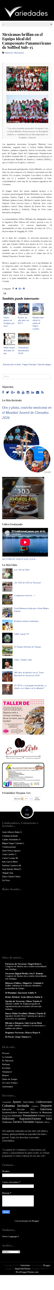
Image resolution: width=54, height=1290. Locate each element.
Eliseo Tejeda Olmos (11, 876)
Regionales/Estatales (30, 1118)
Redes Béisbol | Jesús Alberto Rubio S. (24, 997)
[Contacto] (37, 392)
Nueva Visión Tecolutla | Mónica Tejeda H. (25, 1013)
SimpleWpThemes (23, 1268)
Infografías (7, 1116)
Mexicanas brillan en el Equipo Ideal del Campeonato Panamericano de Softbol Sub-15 (26, 41)
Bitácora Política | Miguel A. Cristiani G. (24, 983)
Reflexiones (8, 1118)
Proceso (5, 1053)
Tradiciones (7, 1122)
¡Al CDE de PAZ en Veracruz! (27, 582)
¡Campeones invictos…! (24, 595)
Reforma (6, 1064)
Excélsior (6, 1068)
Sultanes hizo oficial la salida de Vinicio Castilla (38, 323)
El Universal (7, 1060)
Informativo (17, 1115)
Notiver (5, 1075)
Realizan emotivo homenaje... (26, 621)
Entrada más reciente (12, 364)
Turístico (17, 1121)
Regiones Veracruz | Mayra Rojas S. (22, 1032)
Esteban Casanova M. (11, 865)
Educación (6, 1109)
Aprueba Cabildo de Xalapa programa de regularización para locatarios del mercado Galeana (23, 1006)
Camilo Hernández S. (11, 839)
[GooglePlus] (13, 392)
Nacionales (19, 53)
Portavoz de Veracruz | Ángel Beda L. (23, 964)
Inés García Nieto (10, 862)
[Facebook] (3, 392)
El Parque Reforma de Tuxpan (27, 647)
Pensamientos (30, 1115)
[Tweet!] (16, 288)
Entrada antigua (44, 364)
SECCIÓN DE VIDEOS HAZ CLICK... (19, 559)
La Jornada (7, 1057)
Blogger (35, 1221)
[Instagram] (27, 392)
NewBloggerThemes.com (27, 1272)
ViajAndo (39, 1122)
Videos (47, 1122)
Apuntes (17, 1101)
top (27, 814)
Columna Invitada (10, 836)
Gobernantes (7, 1086)
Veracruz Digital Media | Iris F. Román (24, 973)
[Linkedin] (32, 392)
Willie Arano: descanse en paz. (9, 350)
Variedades (28, 1121)
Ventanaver (7, 1072)
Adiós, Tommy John (23, 660)
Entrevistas (46, 1109)
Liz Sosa (6, 880)
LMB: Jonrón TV (21, 634)
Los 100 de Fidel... (22, 570)
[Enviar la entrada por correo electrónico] (4, 293)
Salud (49, 1118)
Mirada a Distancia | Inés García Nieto (23, 1023)
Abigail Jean (7, 873)
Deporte (46, 1105)
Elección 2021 (26, 1109)
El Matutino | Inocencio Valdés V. (21, 993)
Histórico (34, 1112)
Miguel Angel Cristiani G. (13, 843)
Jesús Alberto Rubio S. (12, 832)
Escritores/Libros (9, 1112)
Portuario (49, 1116)
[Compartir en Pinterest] (23, 288)
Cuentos (35, 1106)
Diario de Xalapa (9, 1079)
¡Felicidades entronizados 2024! (23, 350)
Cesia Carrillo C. (9, 854)
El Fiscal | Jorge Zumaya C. (18, 1037)
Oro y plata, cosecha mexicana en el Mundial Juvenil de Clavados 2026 (27, 413)
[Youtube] (23, 392)
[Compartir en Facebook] (13, 288)
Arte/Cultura (28, 1102)
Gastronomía (23, 1112)
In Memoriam (45, 1112)
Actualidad (6, 1102)
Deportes (9, 53)
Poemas (41, 1115)
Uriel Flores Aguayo (11, 850)
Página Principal (29, 364)
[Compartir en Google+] (20, 288)
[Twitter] (7, 392)
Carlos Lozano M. (10, 858)
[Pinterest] (18, 392)
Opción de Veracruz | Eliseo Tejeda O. (23, 1001)
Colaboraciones (9, 847)
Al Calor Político (10, 1083)
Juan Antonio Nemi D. (11, 869)
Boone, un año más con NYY (23, 320)
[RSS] (42, 392)
